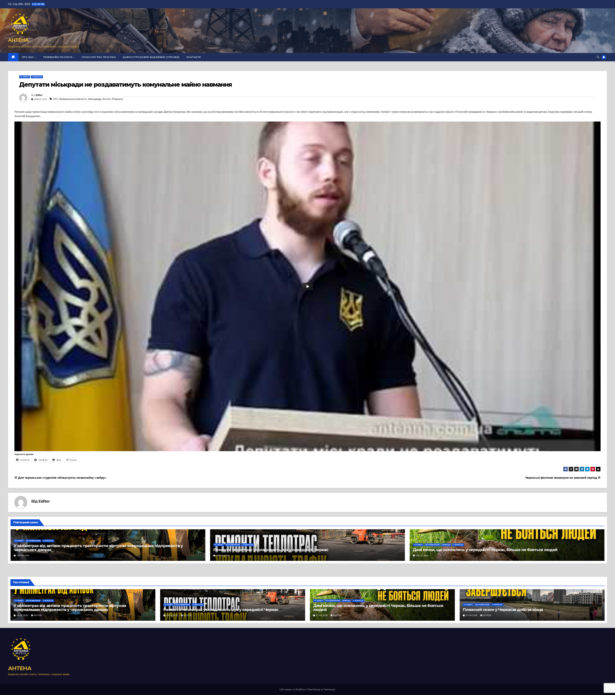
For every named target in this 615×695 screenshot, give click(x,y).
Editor (39, 95)
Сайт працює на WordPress (292, 689)
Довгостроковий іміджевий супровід (151, 57)
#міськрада (94, 99)
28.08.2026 (23, 615)
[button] (598, 57)
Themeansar (329, 689)
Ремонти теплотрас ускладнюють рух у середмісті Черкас (270, 549)
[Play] (307, 286)
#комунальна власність (73, 99)
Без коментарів (33, 541)
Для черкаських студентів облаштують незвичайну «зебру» (62, 477)
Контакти (193, 57)
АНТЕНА (18, 40)
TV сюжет (24, 77)
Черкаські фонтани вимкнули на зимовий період (561, 477)
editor (38, 615)
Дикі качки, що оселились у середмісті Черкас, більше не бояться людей (485, 549)
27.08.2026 (322, 615)
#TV (55, 99)
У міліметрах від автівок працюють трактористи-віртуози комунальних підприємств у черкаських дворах (98, 547)
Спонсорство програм (99, 57)
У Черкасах (37, 77)
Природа (446, 545)
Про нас (28, 57)
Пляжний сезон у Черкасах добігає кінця (503, 609)
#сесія (106, 99)
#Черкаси (117, 99)
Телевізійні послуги (58, 57)
